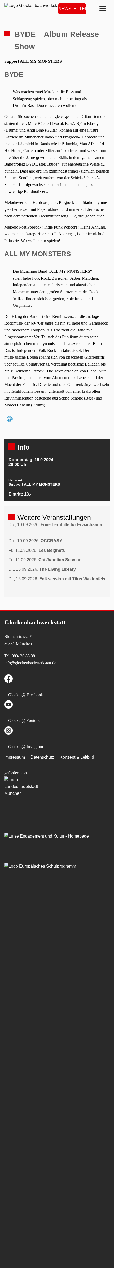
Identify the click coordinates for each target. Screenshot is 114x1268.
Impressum (14, 757)
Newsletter (72, 8)
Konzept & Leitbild (77, 757)
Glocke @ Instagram (25, 746)
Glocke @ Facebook (25, 694)
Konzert (15, 480)
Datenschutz (42, 757)
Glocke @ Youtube (24, 720)
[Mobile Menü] (102, 8)
